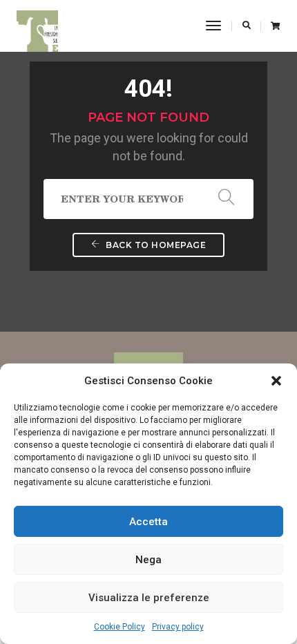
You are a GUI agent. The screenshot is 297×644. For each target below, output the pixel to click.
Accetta (148, 521)
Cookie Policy (119, 627)
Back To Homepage (155, 245)
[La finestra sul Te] (37, 25)
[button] (276, 381)
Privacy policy (178, 627)
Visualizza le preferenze (148, 597)
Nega (148, 559)
